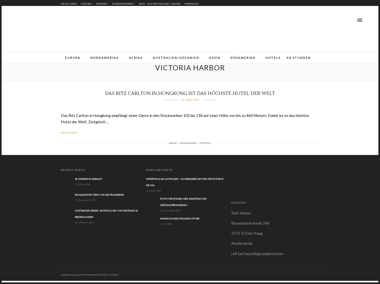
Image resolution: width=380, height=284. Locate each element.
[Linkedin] (24, 20)
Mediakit (102, 3)
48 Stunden (299, 57)
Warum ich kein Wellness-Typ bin (180, 218)
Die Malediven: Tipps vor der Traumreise (99, 194)
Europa (73, 57)
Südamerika (243, 57)
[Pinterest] (28, 20)
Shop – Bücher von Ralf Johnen (160, 3)
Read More (69, 132)
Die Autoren (69, 3)
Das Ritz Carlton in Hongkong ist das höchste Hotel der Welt (190, 93)
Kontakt (86, 3)
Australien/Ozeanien (176, 57)
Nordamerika (104, 57)
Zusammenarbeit (123, 3)
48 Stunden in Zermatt (88, 179)
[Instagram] (33, 20)
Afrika (136, 57)
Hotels (273, 57)
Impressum (192, 3)
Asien (214, 57)
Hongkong (188, 143)
